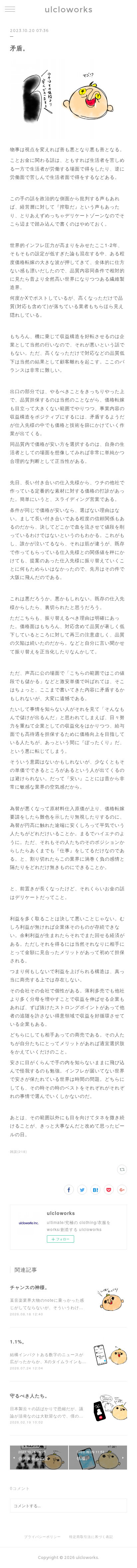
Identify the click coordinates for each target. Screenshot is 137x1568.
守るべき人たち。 (30, 1395)
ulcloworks (69, 9)
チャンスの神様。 (30, 1287)
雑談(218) (18, 1151)
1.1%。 (18, 1341)
